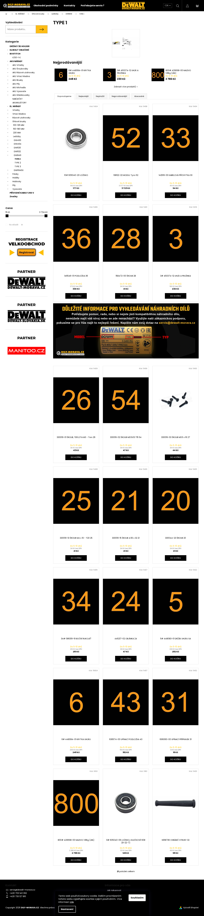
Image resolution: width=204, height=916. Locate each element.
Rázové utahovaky (21, 117)
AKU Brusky (17, 80)
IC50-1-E (16, 57)
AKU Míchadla (19, 87)
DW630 (17, 147)
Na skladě (16, 224)
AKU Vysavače (19, 91)
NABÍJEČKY (17, 98)
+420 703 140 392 (18, 893)
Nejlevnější (84, 96)
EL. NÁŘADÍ (15, 106)
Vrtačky (16, 110)
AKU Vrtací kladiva (21, 76)
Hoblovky (16, 181)
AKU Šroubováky (20, 68)
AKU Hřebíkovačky (21, 95)
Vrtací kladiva (19, 113)
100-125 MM (18, 125)
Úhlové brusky (19, 121)
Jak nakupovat (114, 890)
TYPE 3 (18, 166)
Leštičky (17, 136)
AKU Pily (16, 83)
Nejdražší (100, 96)
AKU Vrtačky (18, 65)
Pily (14, 185)
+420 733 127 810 (18, 896)
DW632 (17, 151)
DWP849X (19, 170)
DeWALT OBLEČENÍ (19, 50)
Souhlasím (137, 897)
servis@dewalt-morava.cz (22, 889)
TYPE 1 (18, 159)
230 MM (17, 132)
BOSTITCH (15, 53)
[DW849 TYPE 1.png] (126, 35)
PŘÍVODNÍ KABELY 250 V (22, 192)
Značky (14, 196)
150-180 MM (18, 128)
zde (72, 902)
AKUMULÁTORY (19, 102)
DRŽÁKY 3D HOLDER (19, 46)
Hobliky (15, 177)
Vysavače (17, 189)
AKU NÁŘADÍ (16, 61)
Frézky (15, 174)
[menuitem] (46, 5)
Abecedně (139, 96)
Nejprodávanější (119, 96)
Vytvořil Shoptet (191, 907)
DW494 (17, 143)
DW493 (17, 140)
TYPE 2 (18, 162)
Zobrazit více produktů (125, 86)
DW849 (17, 155)
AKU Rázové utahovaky (23, 72)
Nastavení (67, 909)
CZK (167, 5)
